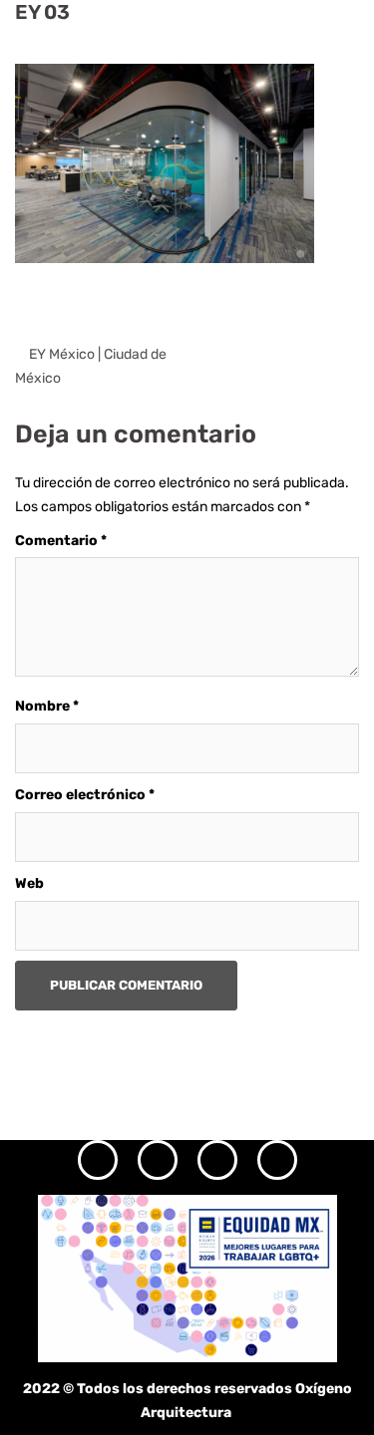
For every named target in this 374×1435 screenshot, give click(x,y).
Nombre (47, 706)
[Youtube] (277, 1160)
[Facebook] (158, 1160)
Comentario (61, 540)
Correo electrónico (85, 794)
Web (29, 883)
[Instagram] (98, 1160)
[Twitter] (217, 1160)
